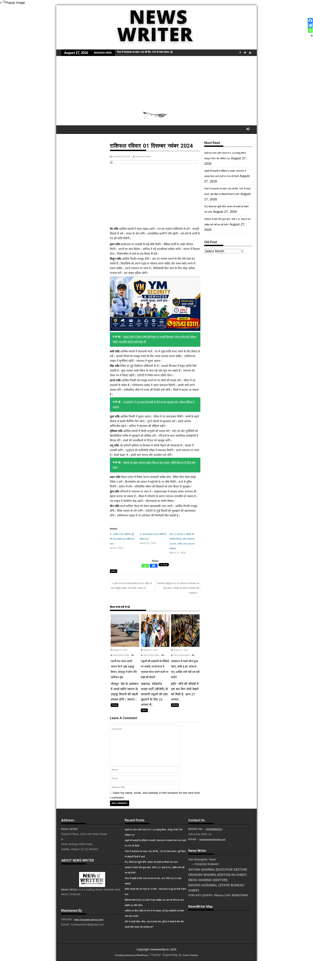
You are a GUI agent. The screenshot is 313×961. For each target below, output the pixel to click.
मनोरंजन (113, 571)
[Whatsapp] (145, 566)
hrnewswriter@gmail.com (212, 839)
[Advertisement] (156, 80)
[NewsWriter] (156, 47)
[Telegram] (310, 25)
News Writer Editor (120, 655)
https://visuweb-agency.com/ (88, 919)
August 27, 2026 (120, 650)
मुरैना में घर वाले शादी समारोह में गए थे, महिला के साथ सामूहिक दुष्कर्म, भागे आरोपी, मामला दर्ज (131, 585)
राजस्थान (114, 705)
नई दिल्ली (175, 705)
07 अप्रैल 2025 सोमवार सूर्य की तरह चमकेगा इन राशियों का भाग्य (122, 539)
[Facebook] (153, 566)
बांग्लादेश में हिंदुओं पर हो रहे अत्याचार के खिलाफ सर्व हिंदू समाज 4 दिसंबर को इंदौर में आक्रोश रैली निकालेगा (178, 588)
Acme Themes (190, 955)
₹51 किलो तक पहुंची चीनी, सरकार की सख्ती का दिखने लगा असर (151, 862)
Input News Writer (143, 156)
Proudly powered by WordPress (131, 955)
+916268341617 (214, 829)
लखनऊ (144, 710)
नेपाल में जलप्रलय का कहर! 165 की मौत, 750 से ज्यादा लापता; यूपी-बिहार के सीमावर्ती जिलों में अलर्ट (158, 52)
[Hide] (311, 36)
